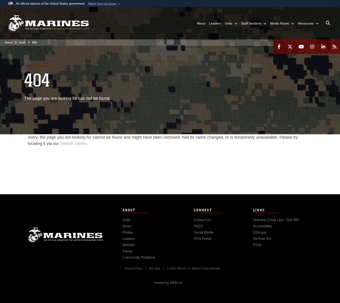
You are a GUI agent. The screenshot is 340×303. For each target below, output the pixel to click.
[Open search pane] (328, 23)
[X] (290, 46)
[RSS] (334, 46)
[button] (104, 3)
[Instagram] (312, 46)
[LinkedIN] (323, 46)
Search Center (73, 143)
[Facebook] (278, 46)
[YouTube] (301, 46)
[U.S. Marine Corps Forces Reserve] (48, 23)
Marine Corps (66, 235)
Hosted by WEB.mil (168, 282)
